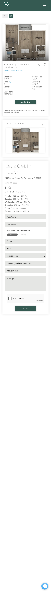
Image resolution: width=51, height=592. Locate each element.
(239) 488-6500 (11, 183)
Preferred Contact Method (18, 230)
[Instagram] (10, 187)
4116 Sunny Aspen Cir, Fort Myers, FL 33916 (23, 178)
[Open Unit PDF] (44, 64)
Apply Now (26, 102)
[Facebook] (6, 187)
